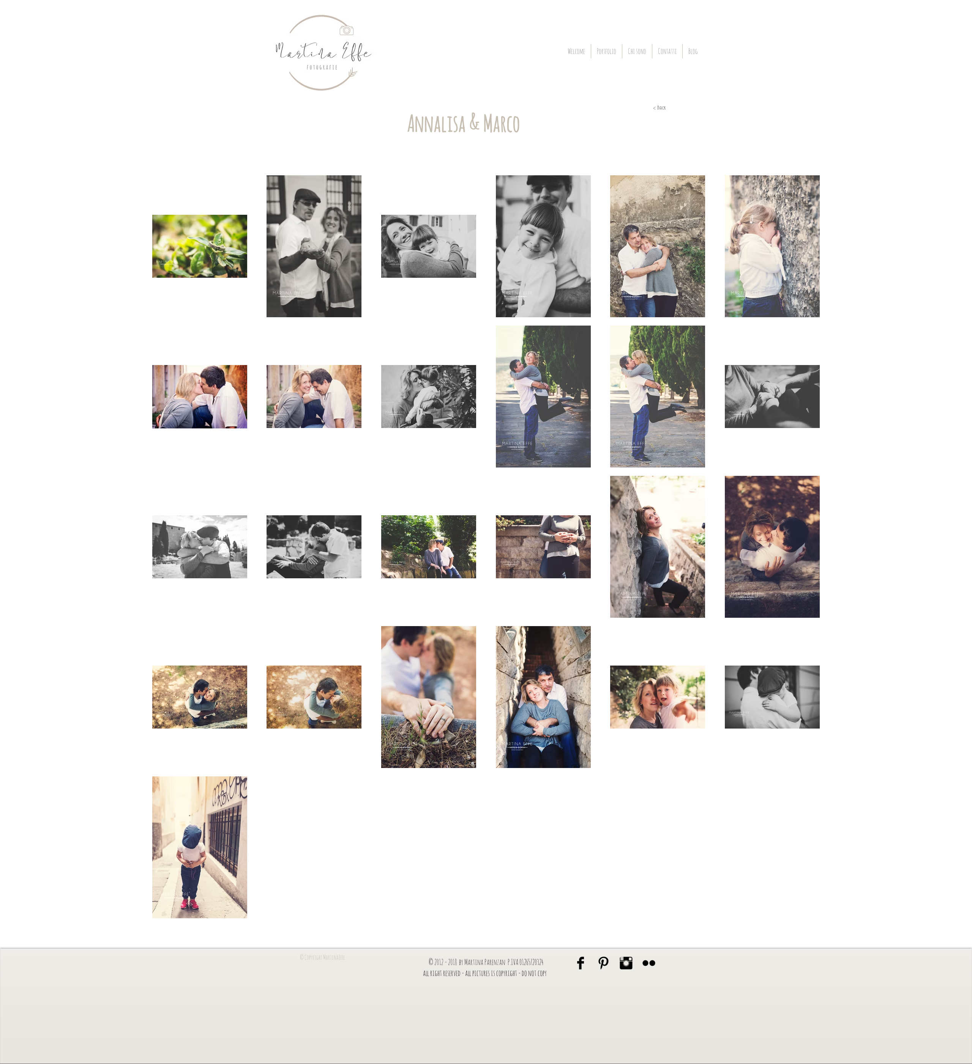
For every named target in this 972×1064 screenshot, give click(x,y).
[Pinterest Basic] (603, 963)
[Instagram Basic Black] (626, 963)
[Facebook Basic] (580, 963)
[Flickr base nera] (648, 963)
